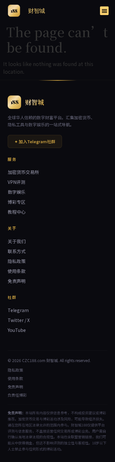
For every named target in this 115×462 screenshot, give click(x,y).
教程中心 (17, 212)
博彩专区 (17, 202)
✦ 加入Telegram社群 (34, 141)
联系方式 (17, 251)
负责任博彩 (17, 395)
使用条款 (17, 271)
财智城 (36, 10)
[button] (104, 10)
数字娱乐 (17, 192)
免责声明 (17, 281)
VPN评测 (16, 182)
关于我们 (17, 241)
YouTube (17, 330)
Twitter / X (19, 320)
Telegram (18, 310)
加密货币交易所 (23, 172)
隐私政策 (17, 261)
